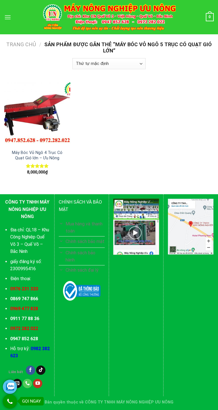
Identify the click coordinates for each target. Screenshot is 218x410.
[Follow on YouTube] (37, 383)
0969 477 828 (24, 308)
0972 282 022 (24, 328)
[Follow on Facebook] (30, 370)
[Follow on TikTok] (40, 370)
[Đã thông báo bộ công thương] (82, 291)
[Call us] (27, 383)
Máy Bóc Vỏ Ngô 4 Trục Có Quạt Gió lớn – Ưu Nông (37, 155)
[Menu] (7, 17)
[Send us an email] (17, 383)
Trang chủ (21, 44)
